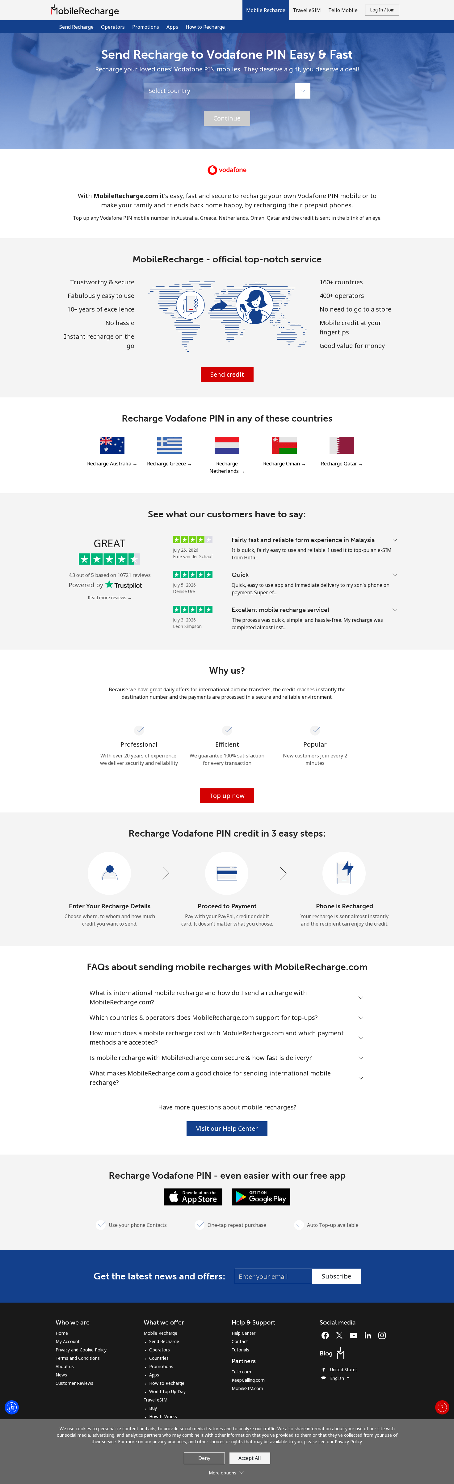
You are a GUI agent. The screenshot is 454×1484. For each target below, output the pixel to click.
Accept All (249, 1458)
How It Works (163, 1416)
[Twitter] (341, 1335)
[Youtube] (355, 1335)
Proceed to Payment (227, 906)
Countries (159, 1358)
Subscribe (336, 1276)
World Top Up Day (167, 1391)
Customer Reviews (74, 1383)
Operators (113, 26)
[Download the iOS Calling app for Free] (193, 1196)
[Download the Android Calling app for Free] (261, 1196)
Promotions (145, 26)
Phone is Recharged (344, 906)
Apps (172, 26)
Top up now (227, 795)
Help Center (243, 1333)
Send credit (227, 374)
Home (62, 1333)
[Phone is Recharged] (344, 874)
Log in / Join (382, 10)
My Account (68, 1341)
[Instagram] (382, 1335)
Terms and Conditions (78, 1358)
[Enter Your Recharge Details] (110, 874)
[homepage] (86, 10)
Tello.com (241, 1372)
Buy (153, 1408)
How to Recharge (205, 26)
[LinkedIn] (369, 1335)
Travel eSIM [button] (307, 10)
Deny (204, 1458)
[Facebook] (327, 1335)
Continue (227, 118)
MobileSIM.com (247, 1388)
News (61, 1375)
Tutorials (240, 1350)
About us (65, 1366)
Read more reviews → (110, 597)
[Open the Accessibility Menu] (12, 1407)
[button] (265, 10)
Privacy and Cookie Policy (81, 1350)
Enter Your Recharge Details (109, 906)
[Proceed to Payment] (227, 874)
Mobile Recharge (160, 1333)
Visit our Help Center (227, 1128)
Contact (240, 1341)
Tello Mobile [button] (343, 10)
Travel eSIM (155, 1400)
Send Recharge (76, 26)
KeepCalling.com (248, 1380)
